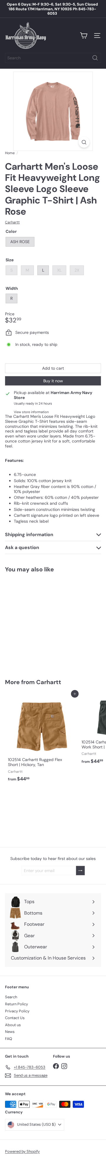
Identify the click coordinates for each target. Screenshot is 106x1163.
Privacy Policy (17, 1011)
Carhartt (48, 682)
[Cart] (83, 35)
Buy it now (53, 380)
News (10, 1031)
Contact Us (15, 1017)
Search (11, 996)
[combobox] (53, 58)
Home (10, 153)
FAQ (8, 1038)
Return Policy (16, 1004)
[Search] (95, 58)
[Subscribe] (80, 871)
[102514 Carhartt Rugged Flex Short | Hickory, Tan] (42, 739)
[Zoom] (84, 142)
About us (13, 1024)
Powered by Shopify (22, 1151)
